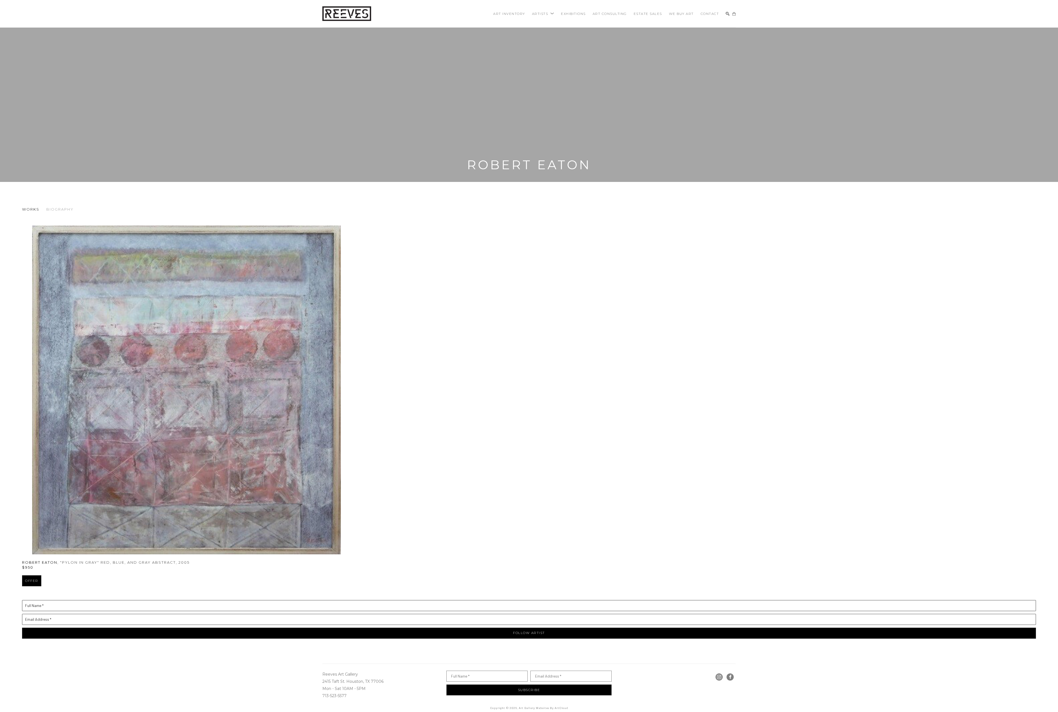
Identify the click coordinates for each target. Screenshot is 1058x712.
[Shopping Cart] (734, 14)
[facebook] (730, 677)
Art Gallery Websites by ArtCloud (543, 708)
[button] (543, 14)
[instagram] (719, 677)
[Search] (728, 14)
